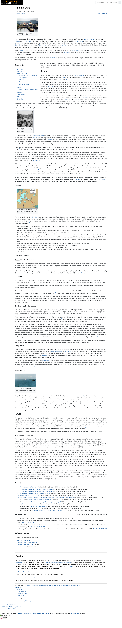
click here (69, 566)
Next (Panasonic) (102, 13)
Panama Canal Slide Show (25, 544)
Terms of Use (74, 613)
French (22, 50)
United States (75, 50)
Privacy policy (11, 605)
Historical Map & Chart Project (29, 495)
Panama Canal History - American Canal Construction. (37, 491)
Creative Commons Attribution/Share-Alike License (33, 613)
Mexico (53, 351)
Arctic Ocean (46, 361)
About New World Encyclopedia (11, 607)
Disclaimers (11, 609)
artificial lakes (34, 217)
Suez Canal (68, 100)
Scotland (50, 86)
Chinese (77, 179)
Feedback (43, 2)
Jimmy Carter (38, 170)
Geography (20, 589)
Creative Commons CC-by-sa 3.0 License (58, 562)
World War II (36, 160)
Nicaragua (84, 98)
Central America (89, 39)
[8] (21, 326)
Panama (58, 170)
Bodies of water (22, 593)
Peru (67, 79)
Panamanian (53, 58)
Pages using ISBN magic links (26, 601)
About (35, 2)
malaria (66, 52)
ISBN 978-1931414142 (38, 527)
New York (64, 45)
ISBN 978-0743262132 (100, 529)
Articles (28, 2)
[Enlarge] (32, 127)
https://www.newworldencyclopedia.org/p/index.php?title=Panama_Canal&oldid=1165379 (53, 585)
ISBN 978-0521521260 (28, 522)
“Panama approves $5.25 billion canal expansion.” (47, 510)
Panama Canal (21, 547)
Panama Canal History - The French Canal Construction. (37, 489)
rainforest (59, 402)
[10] (34, 366)
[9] (97, 336)
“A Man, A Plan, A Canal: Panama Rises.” (39, 500)
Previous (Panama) (20, 13)
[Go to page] (120, 2)
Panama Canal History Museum (27, 542)
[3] (58, 143)
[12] (103, 431)
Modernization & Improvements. (30, 504)
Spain (63, 77)
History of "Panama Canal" (26, 578)
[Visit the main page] (12, 2)
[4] (19, 149)
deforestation (81, 396)
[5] (29, 222)
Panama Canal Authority (24, 540)
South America (43, 45)
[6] (55, 292)
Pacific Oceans (27, 41)
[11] (86, 427)
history (29, 571)
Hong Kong (101, 179)
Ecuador (59, 79)
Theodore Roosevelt (37, 136)
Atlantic (17, 41)
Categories (18, 587)
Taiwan (83, 273)
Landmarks (20, 595)
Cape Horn (18, 45)
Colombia (36, 138)
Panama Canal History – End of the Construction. (35, 493)
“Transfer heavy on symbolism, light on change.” (46, 502)
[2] (15, 105)
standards (19, 562)
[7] (62, 318)
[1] (63, 46)
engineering (79, 41)
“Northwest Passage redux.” (39, 506)
